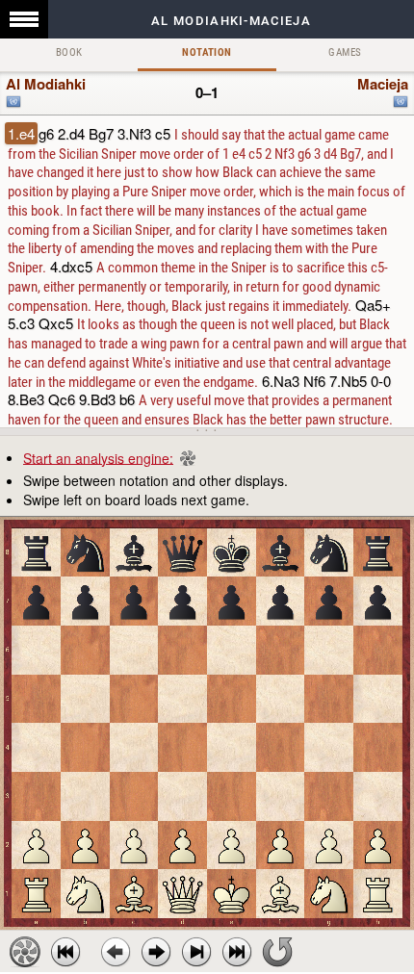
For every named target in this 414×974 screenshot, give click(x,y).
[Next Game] (236, 951)
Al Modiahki (46, 83)
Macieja (382, 83)
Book (69, 52)
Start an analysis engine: (98, 457)
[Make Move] (156, 951)
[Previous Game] (65, 951)
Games (344, 52)
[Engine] (25, 951)
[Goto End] (196, 951)
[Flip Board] (277, 951)
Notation (206, 52)
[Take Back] (115, 951)
